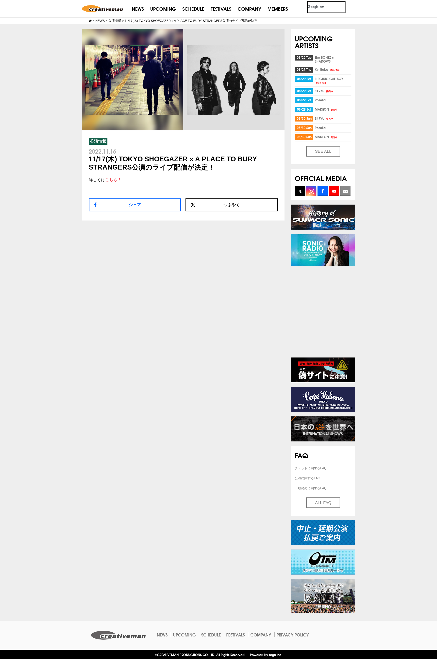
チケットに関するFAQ (311, 468)
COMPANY (249, 8)
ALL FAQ (323, 502)
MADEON (326, 109)
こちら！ (113, 179)
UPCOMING (163, 8)
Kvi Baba (327, 69)
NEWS (138, 8)
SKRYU (324, 90)
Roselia (320, 99)
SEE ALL (323, 151)
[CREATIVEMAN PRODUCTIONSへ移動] (90, 21)
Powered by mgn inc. (266, 654)
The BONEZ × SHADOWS (324, 59)
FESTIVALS (221, 8)
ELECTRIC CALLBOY (329, 80)
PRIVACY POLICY (293, 634)
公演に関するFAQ (307, 478)
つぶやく (232, 205)
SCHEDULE (193, 8)
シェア (135, 205)
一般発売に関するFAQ (311, 488)
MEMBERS (277, 8)
